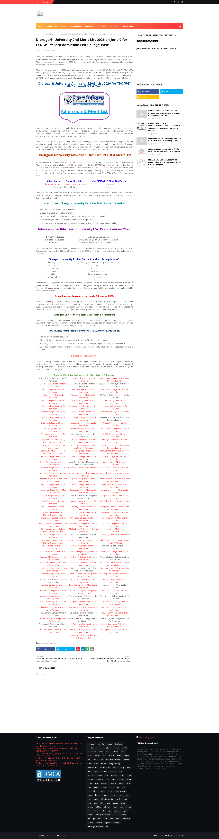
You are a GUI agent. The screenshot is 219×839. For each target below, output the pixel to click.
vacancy (116, 823)
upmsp (90, 779)
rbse (106, 775)
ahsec (95, 791)
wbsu (115, 807)
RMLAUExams (64, 835)
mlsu (96, 783)
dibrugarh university (103, 815)
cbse (89, 771)
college (90, 815)
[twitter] (178, 2)
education (122, 815)
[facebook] (174, 2)
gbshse (104, 771)
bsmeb (105, 795)
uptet (123, 803)
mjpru (126, 756)
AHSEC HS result (77, 162)
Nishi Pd (41, 50)
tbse (123, 787)
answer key (92, 752)
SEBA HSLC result (101, 167)
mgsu (100, 775)
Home (38, 2)
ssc (89, 760)
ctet (121, 795)
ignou (96, 799)
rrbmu (111, 787)
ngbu (89, 764)
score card (126, 819)
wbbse (98, 807)
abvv (128, 768)
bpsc (121, 807)
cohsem (113, 795)
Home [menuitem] (40, 26)
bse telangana (120, 791)
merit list (45, 34)
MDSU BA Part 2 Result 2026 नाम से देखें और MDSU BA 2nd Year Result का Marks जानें (164, 150)
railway (96, 811)
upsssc (107, 823)
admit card (91, 748)
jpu (94, 819)
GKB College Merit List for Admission (114, 473)
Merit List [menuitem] (89, 26)
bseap (90, 795)
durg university (114, 764)
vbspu (95, 760)
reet (117, 819)
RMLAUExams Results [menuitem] (56, 26)
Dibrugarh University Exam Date (84, 356)
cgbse (96, 771)
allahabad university (113, 760)
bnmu (110, 791)
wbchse (107, 807)
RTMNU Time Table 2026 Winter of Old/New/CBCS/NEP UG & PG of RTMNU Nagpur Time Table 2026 (164, 113)
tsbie (108, 803)
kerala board (92, 768)
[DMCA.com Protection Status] (48, 781)
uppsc (115, 803)
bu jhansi (115, 752)
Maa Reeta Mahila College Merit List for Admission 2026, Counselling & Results (165, 139)
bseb (96, 764)
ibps (120, 771)
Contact (46, 2)
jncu (104, 756)
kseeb (118, 799)
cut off (124, 748)
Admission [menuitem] (76, 26)
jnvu (113, 779)
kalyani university (107, 799)
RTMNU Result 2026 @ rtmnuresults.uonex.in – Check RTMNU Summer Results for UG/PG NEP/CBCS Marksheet (164, 127)
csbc (107, 779)
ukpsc (125, 811)
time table (118, 744)
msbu (121, 783)
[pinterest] (182, 2)
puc (95, 803)
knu (99, 819)
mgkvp (111, 756)
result (110, 744)
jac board (91, 775)
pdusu (96, 787)
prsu (114, 768)
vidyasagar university (95, 827)
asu (107, 752)
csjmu (119, 756)
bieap (103, 791)
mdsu (90, 783)
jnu (89, 819)
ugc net (117, 811)
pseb (104, 787)
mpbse (103, 783)
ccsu (122, 752)
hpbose (113, 771)
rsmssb (114, 775)
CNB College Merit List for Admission (114, 501)
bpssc (128, 807)
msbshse (113, 783)
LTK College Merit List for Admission (115, 534)
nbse (128, 783)
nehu (89, 787)
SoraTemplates (49, 835)
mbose (121, 779)
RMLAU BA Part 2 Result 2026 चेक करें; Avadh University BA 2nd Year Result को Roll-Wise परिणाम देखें (164, 162)
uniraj (122, 768)
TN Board (99, 779)
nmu (89, 803)
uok (89, 791)
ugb (109, 811)
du (114, 815)
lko (102, 760)
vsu (107, 827)
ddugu (97, 756)
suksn (101, 752)
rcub (111, 819)
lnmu (125, 799)
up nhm (90, 823)
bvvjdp (103, 764)
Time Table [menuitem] (114, 26)
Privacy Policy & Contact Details (172, 835)
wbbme (90, 807)
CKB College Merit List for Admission (83, 467)
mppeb (126, 760)
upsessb (99, 823)
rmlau (116, 748)
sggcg (122, 775)
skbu (103, 811)
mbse (129, 779)
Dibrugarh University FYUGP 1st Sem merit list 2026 (65, 184)
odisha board (105, 768)
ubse (129, 775)
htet (89, 799)
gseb (127, 795)
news (100, 748)
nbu (89, 811)
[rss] (147, 97)
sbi (118, 787)
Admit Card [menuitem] (128, 26)
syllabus (108, 748)
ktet (105, 819)
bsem (97, 795)
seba (101, 803)
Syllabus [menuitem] (102, 26)
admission (45, 643)
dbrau (90, 756)
